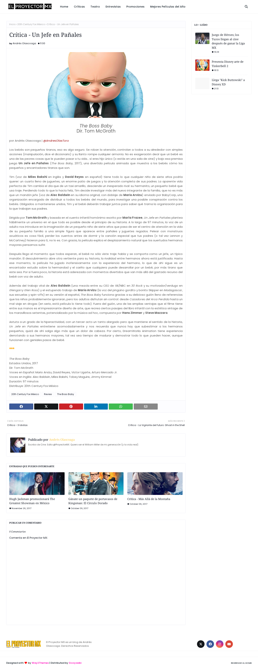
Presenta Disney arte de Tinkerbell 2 (227, 64)
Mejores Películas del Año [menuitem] (167, 6)
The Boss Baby (65, 394)
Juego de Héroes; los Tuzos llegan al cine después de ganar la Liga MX (228, 41)
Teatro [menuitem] (95, 6)
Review (48, 394)
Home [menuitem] (64, 6)
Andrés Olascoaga (24, 43)
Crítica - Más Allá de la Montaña (148, 499)
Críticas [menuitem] (79, 6)
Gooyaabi (75, 663)
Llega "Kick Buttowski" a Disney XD (228, 82)
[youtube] (229, 644)
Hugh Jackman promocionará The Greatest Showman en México (32, 501)
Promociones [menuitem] (135, 6)
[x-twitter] (201, 644)
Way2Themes (40, 663)
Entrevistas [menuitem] (113, 6)
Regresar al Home (241, 662)
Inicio (12, 24)
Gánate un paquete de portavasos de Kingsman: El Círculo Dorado (92, 501)
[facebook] (210, 644)
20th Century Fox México (31, 24)
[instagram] (219, 644)
